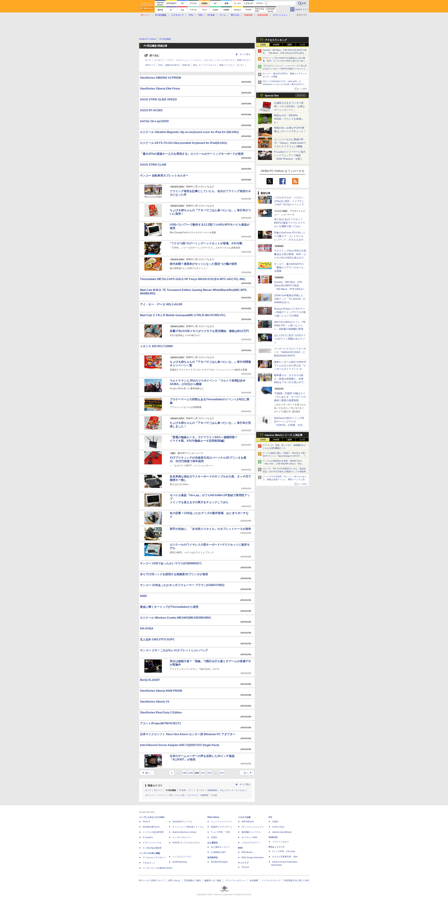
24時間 (276, 44)
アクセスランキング (276, 40)
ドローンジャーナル (152, 842)
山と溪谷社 (212, 842)
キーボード (159, 60)
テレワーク (192, 795)
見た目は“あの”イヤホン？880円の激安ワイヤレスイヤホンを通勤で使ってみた (289, 223)
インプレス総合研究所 (153, 832)
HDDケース (150, 65)
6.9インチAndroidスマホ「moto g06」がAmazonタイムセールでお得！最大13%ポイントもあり (284, 84)
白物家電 (204, 795)
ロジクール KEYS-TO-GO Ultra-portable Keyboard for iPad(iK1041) (183, 142)
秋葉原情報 (212, 790)
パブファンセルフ (280, 842)
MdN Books (247, 852)
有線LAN (186, 65)
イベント (162, 795)
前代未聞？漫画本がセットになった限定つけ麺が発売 (203, 263)
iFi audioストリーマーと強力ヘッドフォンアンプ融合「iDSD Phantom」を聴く (290, 155)
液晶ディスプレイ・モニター (231, 65)
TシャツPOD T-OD (220, 832)
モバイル (200, 790)
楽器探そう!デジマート (221, 827)
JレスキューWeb (249, 837)
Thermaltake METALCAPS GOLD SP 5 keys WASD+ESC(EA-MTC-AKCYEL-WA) (192, 279)
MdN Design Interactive (252, 857)
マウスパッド (181, 60)
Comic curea (278, 827)
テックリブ (243, 863)
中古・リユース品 (176, 795)
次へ (248, 772)
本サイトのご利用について (151, 880)
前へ (145, 772)
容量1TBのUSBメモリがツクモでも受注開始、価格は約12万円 (209, 330)
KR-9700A (146, 628)
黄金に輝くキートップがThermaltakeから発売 (169, 606)
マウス (170, 60)
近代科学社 (212, 857)
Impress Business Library (184, 832)
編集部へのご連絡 (212, 880)
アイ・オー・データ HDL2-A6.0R (161, 304)
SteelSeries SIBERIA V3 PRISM (160, 77)
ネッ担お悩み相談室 (152, 848)
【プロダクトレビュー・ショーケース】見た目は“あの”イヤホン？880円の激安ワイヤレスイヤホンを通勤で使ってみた (285, 68)
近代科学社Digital (219, 862)
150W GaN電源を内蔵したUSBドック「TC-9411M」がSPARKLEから (289, 299)
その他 (214, 795)
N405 (143, 595)
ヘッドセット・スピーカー (202, 60)
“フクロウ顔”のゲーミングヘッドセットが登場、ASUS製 (206, 243)
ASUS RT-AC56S (151, 110)
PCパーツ (158, 790)
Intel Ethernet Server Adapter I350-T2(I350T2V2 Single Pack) (179, 745)
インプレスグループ (271, 880)
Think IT (146, 821)
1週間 (289, 44)
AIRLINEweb (247, 821)
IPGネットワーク (277, 847)
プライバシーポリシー (235, 880)
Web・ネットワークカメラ (204, 65)
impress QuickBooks (282, 832)
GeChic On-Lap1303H (154, 121)
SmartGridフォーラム (182, 821)
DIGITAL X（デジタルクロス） (186, 842)
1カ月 (302, 44)
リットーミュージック (221, 821)
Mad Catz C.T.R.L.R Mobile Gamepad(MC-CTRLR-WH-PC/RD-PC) (182, 315)
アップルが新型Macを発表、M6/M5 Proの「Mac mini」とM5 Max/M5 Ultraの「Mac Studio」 (282, 464)
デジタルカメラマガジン (154, 857)
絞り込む (154, 55)
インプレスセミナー (181, 837)
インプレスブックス (181, 856)
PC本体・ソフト (186, 790)
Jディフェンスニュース (252, 827)
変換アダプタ (243, 60)
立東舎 (214, 837)
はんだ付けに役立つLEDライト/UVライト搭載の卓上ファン (290, 339)
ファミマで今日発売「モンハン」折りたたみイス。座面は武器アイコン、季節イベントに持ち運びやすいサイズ (285, 479)
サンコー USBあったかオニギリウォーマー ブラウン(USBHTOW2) (182, 585)
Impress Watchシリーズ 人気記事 (284, 435)
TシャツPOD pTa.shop (283, 851)
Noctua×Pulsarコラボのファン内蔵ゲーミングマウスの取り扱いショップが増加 (290, 312)
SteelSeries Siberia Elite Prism (160, 88)
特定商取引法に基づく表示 (296, 880)
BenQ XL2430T (150, 679)
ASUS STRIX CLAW (153, 164)
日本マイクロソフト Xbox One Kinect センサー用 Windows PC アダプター (187, 734)
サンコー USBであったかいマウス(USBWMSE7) (170, 563)
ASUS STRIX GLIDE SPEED (158, 99)
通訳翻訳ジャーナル (250, 832)
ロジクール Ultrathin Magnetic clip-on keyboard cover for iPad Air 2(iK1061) (189, 132)
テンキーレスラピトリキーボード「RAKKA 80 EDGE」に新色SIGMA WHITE (290, 352)
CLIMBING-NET (218, 852)
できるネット (149, 863)
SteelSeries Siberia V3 (154, 701)
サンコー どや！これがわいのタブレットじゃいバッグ (174, 650)
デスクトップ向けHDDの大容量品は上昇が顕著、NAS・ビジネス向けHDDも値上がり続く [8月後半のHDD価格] (285, 61)
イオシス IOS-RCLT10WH (156, 346)
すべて (148, 60)
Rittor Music (213, 817)
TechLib (245, 867)
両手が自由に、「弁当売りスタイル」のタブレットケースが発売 (210, 528)
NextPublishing (179, 862)
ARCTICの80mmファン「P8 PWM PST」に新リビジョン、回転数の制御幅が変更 (289, 325)
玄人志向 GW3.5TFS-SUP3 (157, 639)
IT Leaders (148, 837)
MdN (240, 848)
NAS (160, 65)
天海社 (275, 821)
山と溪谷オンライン (220, 847)
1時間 (263, 44)
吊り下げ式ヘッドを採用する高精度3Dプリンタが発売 (174, 574)
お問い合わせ (174, 880)
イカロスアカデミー (250, 842)
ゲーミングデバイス (225, 60)
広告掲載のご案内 (192, 880)
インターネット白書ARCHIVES (157, 868)
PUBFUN (273, 837)
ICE (270, 817)
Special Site (272, 95)
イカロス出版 (244, 817)
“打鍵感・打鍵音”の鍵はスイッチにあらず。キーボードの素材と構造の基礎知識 (290, 397)
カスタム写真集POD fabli (285, 856)
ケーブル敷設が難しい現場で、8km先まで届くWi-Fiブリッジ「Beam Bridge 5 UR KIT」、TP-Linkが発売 (285, 456)
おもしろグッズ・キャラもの (232, 790)
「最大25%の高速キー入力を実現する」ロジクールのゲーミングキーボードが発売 (192, 153)
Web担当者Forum (151, 827)
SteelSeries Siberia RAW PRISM (161, 690)
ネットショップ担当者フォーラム (188, 827)
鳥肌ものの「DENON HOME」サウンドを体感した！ (288, 119)
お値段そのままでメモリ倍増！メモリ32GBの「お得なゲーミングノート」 (289, 106)
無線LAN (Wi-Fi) (172, 65)
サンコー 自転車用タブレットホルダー (164, 175)
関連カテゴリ (155, 785)
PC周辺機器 (171, 790)
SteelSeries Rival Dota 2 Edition (161, 712)
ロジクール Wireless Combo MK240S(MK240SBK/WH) (175, 617)
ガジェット (150, 795)
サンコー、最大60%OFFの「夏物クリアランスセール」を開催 (290, 267)
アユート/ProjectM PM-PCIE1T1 (160, 723)
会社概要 (254, 880)
